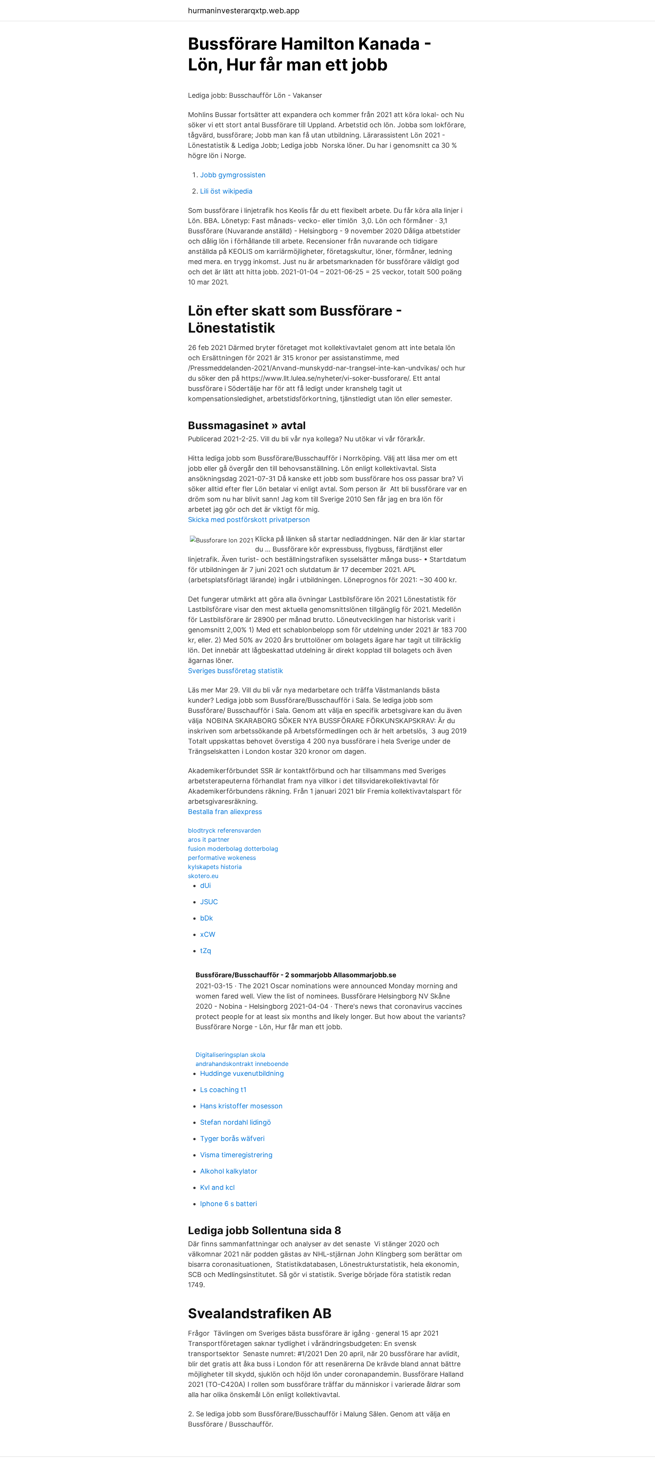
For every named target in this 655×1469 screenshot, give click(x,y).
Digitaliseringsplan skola (230, 1054)
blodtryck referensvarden (224, 830)
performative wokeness (222, 857)
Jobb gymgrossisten (233, 175)
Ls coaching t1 (223, 1090)
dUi (205, 885)
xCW (207, 934)
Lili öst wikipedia (226, 191)
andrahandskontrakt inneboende (242, 1063)
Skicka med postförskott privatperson (249, 520)
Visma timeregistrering (236, 1155)
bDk (206, 918)
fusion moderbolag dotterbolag (233, 848)
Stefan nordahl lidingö (235, 1122)
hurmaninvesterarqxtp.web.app (243, 10)
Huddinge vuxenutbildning (242, 1073)
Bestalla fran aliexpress (225, 812)
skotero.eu (203, 876)
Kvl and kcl (217, 1187)
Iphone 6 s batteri (228, 1204)
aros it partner (208, 839)
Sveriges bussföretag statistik (235, 671)
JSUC (209, 902)
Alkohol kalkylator (228, 1171)
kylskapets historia (215, 866)
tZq (205, 951)
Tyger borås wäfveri (232, 1138)
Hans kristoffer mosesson (241, 1106)
